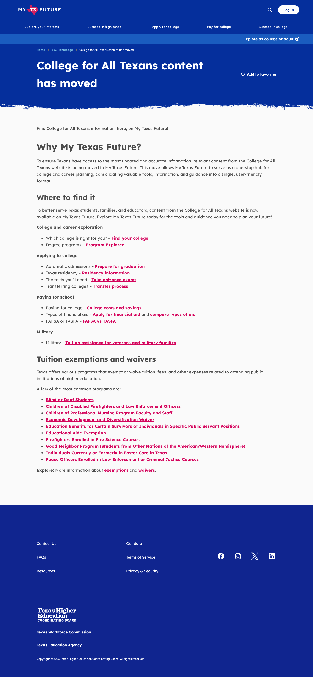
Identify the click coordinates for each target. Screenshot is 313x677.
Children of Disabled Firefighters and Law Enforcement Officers (113, 406)
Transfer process (110, 286)
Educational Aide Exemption (76, 433)
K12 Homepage (62, 50)
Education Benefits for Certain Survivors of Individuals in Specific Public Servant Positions (143, 426)
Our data (134, 543)
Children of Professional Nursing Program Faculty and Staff (109, 413)
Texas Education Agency (59, 645)
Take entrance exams (113, 279)
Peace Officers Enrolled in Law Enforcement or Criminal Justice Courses (122, 459)
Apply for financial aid (116, 314)
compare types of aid (173, 314)
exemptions (116, 470)
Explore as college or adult (268, 38)
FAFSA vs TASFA (99, 321)
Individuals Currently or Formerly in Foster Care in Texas (106, 452)
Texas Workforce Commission (64, 632)
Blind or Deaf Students (70, 399)
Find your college (129, 238)
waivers (146, 470)
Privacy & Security (142, 571)
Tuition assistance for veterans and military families (120, 342)
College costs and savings (114, 307)
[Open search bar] (269, 10)
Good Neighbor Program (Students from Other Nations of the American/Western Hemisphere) (145, 446)
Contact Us (46, 543)
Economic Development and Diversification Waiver (100, 419)
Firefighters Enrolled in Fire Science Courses (93, 439)
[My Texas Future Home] (39, 10)
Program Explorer (105, 244)
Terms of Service (140, 557)
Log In (288, 10)
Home (41, 50)
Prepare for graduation (120, 266)
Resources (46, 571)
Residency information (106, 273)
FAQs (41, 557)
